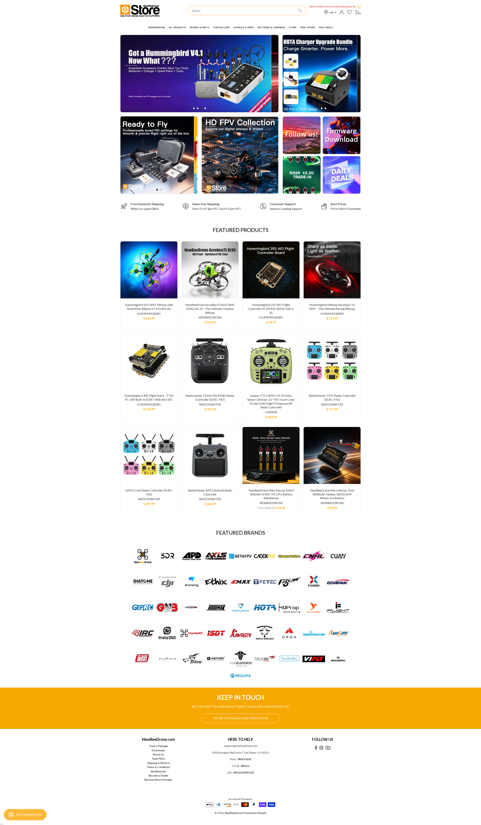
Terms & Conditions (158, 767)
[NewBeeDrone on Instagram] (321, 747)
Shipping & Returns (158, 762)
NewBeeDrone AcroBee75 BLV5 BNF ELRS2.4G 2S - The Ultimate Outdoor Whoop (210, 308)
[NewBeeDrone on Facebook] (316, 747)
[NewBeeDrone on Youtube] (328, 747)
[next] (267, 73)
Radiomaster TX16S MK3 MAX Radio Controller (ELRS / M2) (210, 397)
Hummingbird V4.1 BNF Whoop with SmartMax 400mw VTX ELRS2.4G (149, 306)
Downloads (158, 750)
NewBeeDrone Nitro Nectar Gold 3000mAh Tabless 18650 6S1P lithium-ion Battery (332, 494)
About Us (158, 754)
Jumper (271, 412)
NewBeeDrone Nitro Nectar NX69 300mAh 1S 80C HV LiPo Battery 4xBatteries (271, 494)
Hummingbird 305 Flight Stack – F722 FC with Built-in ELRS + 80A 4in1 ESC (149, 397)
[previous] (131, 73)
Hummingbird (149, 313)
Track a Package (158, 746)
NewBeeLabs (158, 771)
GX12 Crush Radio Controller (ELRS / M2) (149, 492)
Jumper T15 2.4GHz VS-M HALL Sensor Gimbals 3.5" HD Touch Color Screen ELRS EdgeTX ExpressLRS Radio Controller (271, 401)
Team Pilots (158, 758)
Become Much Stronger (158, 779)
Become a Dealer (158, 775)
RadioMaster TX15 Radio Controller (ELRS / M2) (332, 397)
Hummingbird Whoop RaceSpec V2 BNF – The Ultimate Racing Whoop (332, 306)
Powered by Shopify (254, 812)
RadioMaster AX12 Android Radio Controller (210, 492)
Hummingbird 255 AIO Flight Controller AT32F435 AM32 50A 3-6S (271, 308)
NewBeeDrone (210, 317)
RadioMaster (210, 404)
